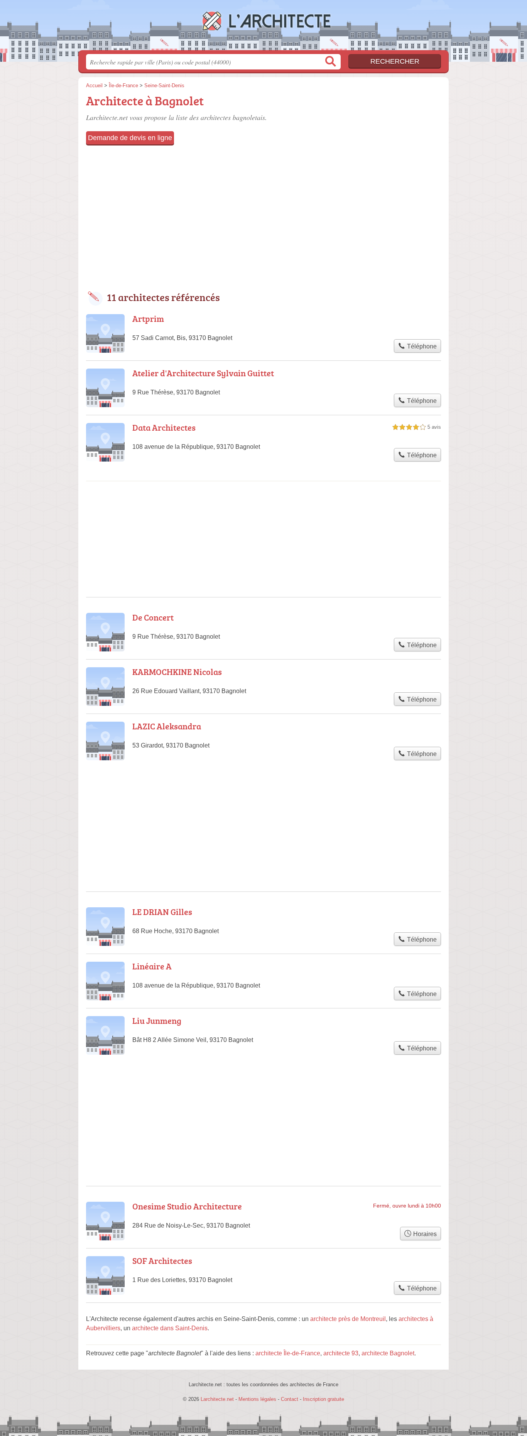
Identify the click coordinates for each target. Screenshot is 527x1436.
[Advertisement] (263, 218)
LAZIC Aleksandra (166, 726)
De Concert (153, 617)
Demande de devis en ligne (130, 138)
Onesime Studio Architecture (187, 1206)
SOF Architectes (162, 1261)
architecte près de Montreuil (348, 1319)
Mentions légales (257, 1399)
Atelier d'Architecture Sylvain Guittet (203, 373)
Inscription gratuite (323, 1399)
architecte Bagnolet (387, 1353)
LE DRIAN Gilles (162, 912)
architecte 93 (340, 1353)
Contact (289, 1399)
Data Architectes (164, 427)
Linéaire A (152, 966)
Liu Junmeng (156, 1021)
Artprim (148, 319)
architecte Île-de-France (287, 1353)
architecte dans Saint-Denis (170, 1328)
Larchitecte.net (263, 27)
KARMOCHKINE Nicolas (177, 672)
